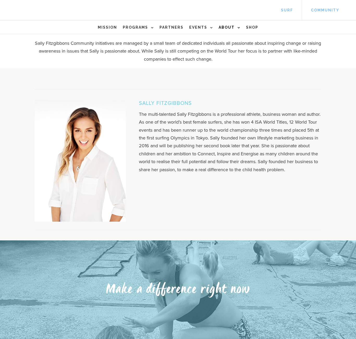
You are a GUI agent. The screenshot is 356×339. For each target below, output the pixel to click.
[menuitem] (287, 10)
